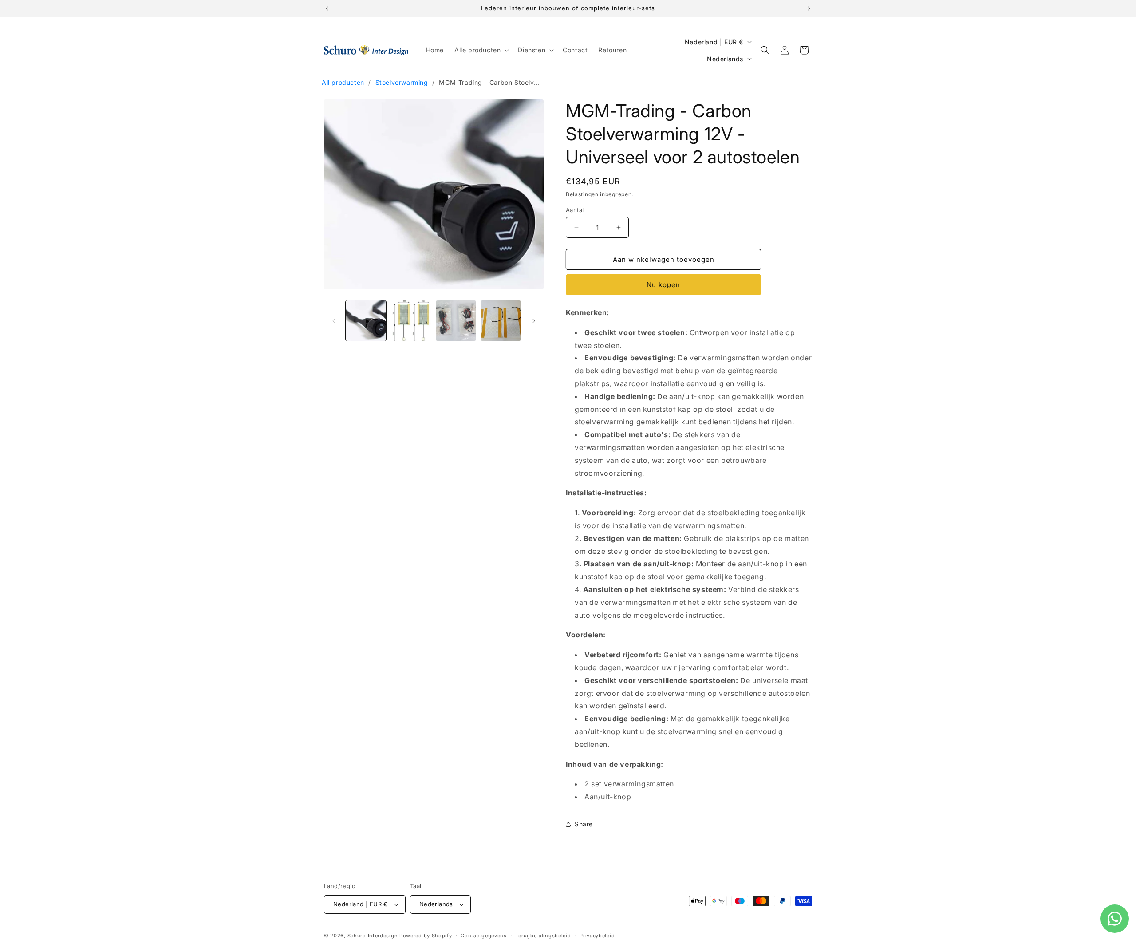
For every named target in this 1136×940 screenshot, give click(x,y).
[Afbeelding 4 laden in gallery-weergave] (501, 320)
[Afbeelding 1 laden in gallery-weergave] (366, 320)
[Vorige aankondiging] (327, 8)
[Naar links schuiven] (333, 321)
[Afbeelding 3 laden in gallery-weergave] (456, 320)
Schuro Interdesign (372, 935)
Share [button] (584, 824)
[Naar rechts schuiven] (534, 321)
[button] (481, 50)
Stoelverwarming (401, 82)
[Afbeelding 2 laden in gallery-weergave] (410, 320)
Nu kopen (663, 284)
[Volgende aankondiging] (809, 8)
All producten (343, 82)
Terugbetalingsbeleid (543, 935)
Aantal (575, 209)
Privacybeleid (597, 935)
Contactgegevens (484, 935)
